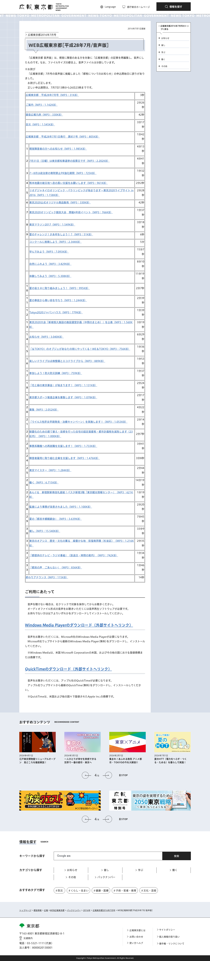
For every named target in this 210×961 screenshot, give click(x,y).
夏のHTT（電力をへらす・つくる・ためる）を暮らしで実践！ (135, 761)
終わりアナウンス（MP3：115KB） (47, 577)
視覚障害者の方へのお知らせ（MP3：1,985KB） (58, 148)
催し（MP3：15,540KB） (44, 531)
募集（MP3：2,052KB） (44, 409)
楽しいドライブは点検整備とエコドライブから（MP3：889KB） (67, 361)
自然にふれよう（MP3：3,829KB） (50, 264)
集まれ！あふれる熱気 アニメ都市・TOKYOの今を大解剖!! (90, 761)
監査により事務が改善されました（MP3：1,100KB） (60, 506)
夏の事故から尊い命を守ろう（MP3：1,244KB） (58, 300)
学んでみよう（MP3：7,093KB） (49, 251)
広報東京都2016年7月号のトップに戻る (174, 27)
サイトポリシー (167, 930)
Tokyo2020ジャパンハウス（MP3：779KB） (56, 312)
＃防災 (59, 890)
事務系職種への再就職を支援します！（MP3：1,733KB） (63, 446)
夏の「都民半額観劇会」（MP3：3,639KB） (55, 519)
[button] (173, 6)
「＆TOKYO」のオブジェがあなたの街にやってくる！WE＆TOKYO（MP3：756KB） (79, 349)
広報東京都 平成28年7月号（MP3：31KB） (52, 95)
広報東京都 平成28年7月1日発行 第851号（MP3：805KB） (63, 136)
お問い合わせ (136, 937)
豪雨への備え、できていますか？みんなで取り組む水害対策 (181, 761)
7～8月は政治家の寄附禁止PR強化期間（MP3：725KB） (62, 173)
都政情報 (38, 910)
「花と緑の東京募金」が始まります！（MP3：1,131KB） (63, 385)
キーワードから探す (32, 855)
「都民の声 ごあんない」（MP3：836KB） (55, 567)
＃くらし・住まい (78, 890)
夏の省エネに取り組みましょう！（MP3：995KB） (59, 288)
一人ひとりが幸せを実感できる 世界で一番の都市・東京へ (46, 761)
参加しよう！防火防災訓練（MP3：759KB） (55, 373)
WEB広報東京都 (57, 910)
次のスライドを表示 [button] (107, 775)
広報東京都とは (137, 930)
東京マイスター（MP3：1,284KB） (50, 470)
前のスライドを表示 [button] (86, 775)
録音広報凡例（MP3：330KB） (44, 114)
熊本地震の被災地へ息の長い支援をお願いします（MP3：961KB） (68, 183)
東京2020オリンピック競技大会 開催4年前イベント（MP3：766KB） (71, 212)
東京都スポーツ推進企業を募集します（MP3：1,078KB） (63, 397)
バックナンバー (74, 910)
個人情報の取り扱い (169, 937)
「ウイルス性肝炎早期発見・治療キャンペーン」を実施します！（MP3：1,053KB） (78, 421)
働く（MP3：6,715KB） (44, 482)
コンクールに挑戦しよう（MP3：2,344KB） (55, 242)
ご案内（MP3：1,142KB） (42, 105)
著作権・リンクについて (171, 943)
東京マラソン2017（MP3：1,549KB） (52, 224)
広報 (46, 910)
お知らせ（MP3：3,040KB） (46, 336)
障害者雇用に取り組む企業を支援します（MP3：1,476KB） (64, 458)
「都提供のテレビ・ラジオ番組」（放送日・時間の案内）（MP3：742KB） (73, 555)
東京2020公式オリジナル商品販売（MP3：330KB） (60, 202)
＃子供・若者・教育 (124, 890)
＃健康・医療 (101, 890)
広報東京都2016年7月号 (42, 35)
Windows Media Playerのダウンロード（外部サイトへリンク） (79, 625)
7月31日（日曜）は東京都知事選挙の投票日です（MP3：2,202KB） (69, 161)
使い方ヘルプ (136, 943)
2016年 (86, 910)
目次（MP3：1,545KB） (40, 124)
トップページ (25, 910)
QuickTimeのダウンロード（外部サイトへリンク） (68, 669)
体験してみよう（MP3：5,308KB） (50, 276)
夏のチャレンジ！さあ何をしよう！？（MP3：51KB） (61, 234)
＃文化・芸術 (148, 890)
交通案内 (28, 938)
